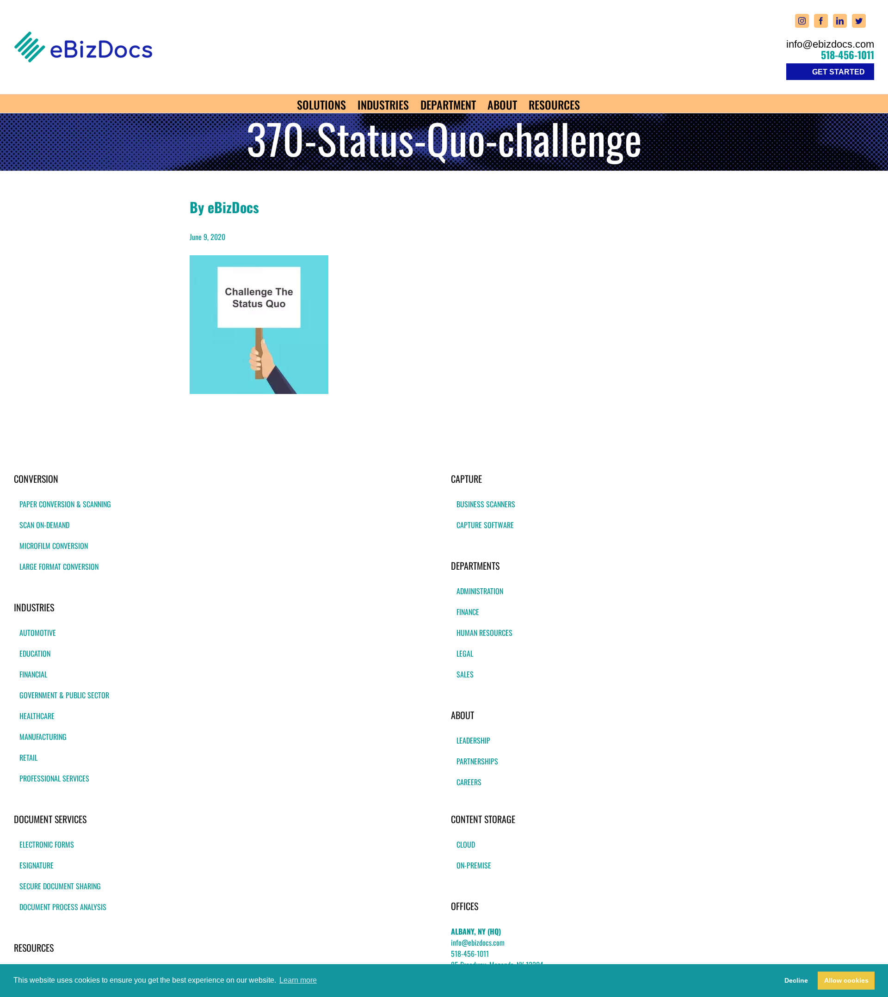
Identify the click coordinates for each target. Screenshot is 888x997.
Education (34, 653)
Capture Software (485, 524)
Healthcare (37, 715)
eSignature (36, 865)
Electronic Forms (46, 844)
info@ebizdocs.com (830, 44)
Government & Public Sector (64, 695)
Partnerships (477, 761)
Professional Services (54, 778)
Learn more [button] (298, 980)
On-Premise (473, 865)
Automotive (37, 632)
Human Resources (484, 632)
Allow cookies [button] (846, 980)
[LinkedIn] (840, 21)
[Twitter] (859, 21)
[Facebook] (821, 21)
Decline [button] (796, 980)
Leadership (473, 740)
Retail (28, 757)
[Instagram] (802, 21)
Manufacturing (43, 736)
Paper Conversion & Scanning (65, 504)
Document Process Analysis (62, 906)
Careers (468, 782)
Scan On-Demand (44, 524)
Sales (465, 674)
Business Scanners (485, 504)
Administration (479, 591)
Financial (33, 674)
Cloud (465, 844)
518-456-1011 (847, 54)
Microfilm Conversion (53, 545)
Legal (464, 653)
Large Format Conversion (59, 566)
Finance (467, 611)
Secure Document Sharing (60, 886)
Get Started (838, 72)
